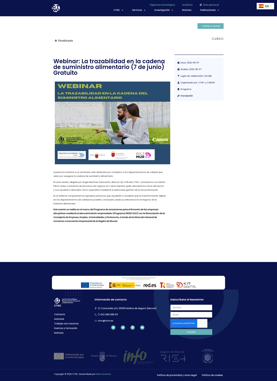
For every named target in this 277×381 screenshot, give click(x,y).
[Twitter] (123, 327)
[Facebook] (113, 327)
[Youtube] (142, 327)
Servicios (137, 10)
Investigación (162, 10)
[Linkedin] (132, 327)
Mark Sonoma (103, 374)
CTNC (117, 10)
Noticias (186, 10)
